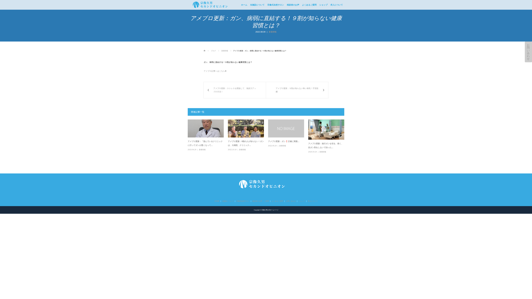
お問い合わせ (528, 51)
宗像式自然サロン (275, 5)
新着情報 (273, 32)
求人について (336, 5)
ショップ (323, 5)
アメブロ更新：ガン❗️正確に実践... (283, 141)
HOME (216, 201)
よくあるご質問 (309, 5)
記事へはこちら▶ (215, 71)
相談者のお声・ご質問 (260, 201)
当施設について (257, 5)
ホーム (244, 5)
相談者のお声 (293, 5)
